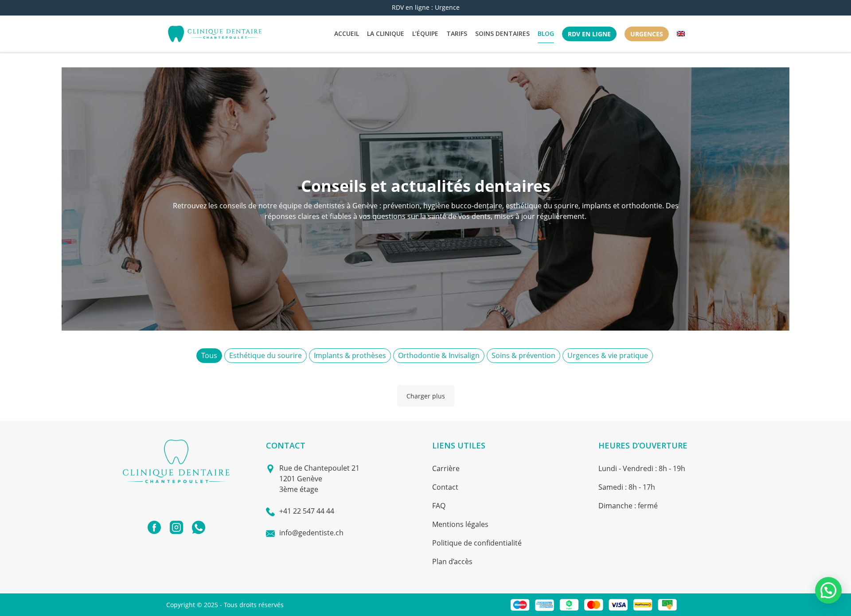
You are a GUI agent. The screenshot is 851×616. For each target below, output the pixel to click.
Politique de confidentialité (477, 543)
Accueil (346, 33)
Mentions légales (460, 524)
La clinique (385, 33)
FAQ (438, 506)
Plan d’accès (452, 561)
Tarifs (456, 33)
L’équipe (425, 33)
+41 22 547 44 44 (306, 511)
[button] (828, 590)
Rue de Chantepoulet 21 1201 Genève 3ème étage (319, 478)
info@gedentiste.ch (311, 533)
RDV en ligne (589, 34)
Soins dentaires (502, 33)
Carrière (446, 468)
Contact (445, 487)
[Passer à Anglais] (681, 33)
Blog (546, 33)
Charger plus (425, 396)
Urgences (646, 34)
